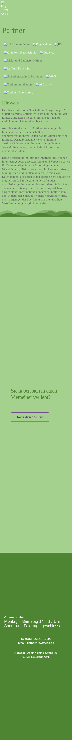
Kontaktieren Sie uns (30, 417)
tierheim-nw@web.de (40, 642)
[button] (68, 4)
